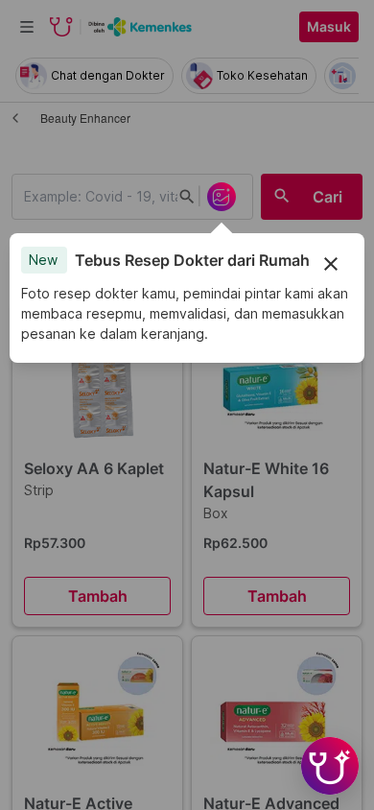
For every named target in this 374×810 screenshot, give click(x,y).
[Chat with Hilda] (330, 766)
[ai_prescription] (221, 197)
